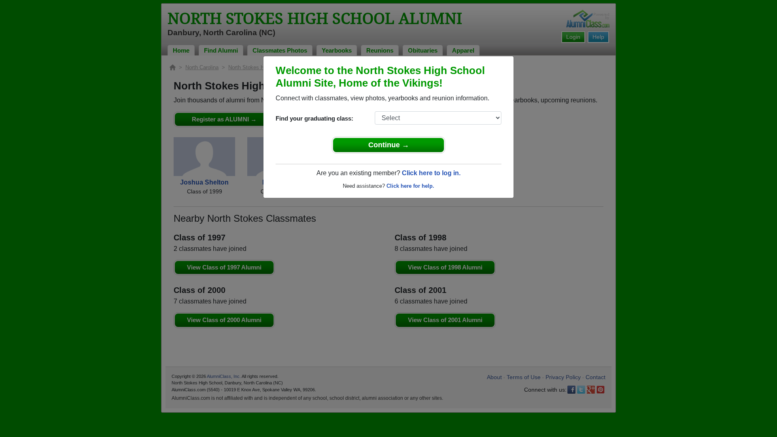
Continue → (388, 145)
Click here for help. (410, 186)
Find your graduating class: (314, 118)
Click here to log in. (431, 173)
